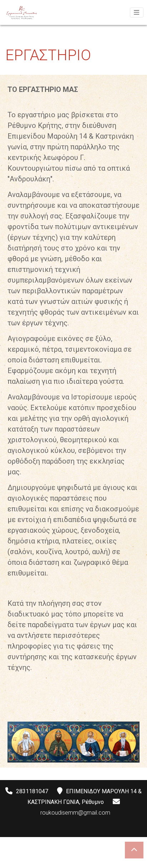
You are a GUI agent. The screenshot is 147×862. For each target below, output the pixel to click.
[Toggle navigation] (136, 12)
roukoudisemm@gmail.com (75, 812)
